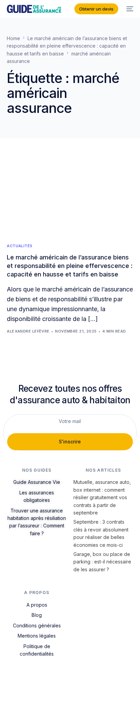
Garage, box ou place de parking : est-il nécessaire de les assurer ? (102, 561)
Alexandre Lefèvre (28, 331)
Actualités (19, 246)
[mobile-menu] (129, 9)
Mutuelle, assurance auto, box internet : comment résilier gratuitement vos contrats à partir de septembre (102, 497)
